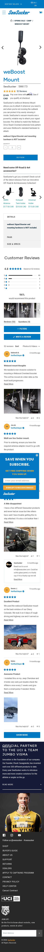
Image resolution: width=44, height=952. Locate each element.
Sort (17, 346)
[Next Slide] (38, 310)
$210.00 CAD (21, 207)
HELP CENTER (9, 886)
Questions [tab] (24, 322)
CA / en (35, 4)
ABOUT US (8, 855)
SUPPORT (7, 859)
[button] (40, 12)
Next (40, 46)
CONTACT (7, 877)
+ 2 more (35, 411)
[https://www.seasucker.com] (12, 21)
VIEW (22, 824)
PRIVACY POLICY (11, 882)
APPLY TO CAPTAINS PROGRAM (18, 873)
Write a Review (27, 338)
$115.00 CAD (33, 207)
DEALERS (7, 868)
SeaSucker (9, 86)
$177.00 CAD (8, 207)
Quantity (6, 144)
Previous (2, 46)
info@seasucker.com (22, 570)
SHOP (5, 846)
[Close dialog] (37, 455)
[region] (22, 310)
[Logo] (19, 12)
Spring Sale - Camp (22, 21)
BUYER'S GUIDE (10, 850)
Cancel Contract (10, 890)
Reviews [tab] (9, 322)
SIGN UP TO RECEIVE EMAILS (19, 487)
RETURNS (7, 864)
